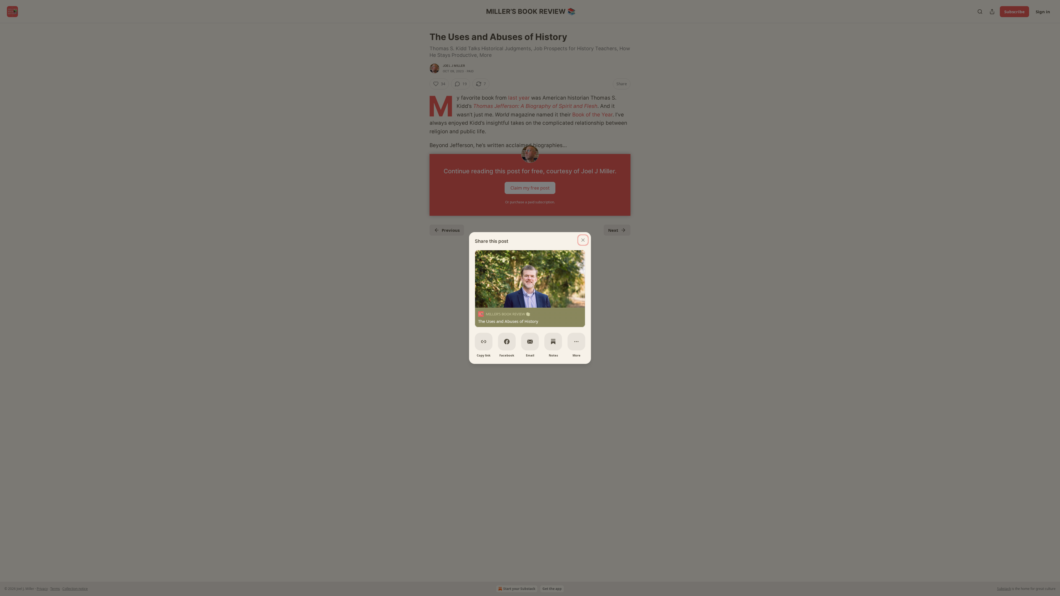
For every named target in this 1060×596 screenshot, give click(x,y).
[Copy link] (483, 341)
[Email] (530, 341)
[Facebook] (507, 341)
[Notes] (553, 341)
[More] (576, 341)
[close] (583, 240)
